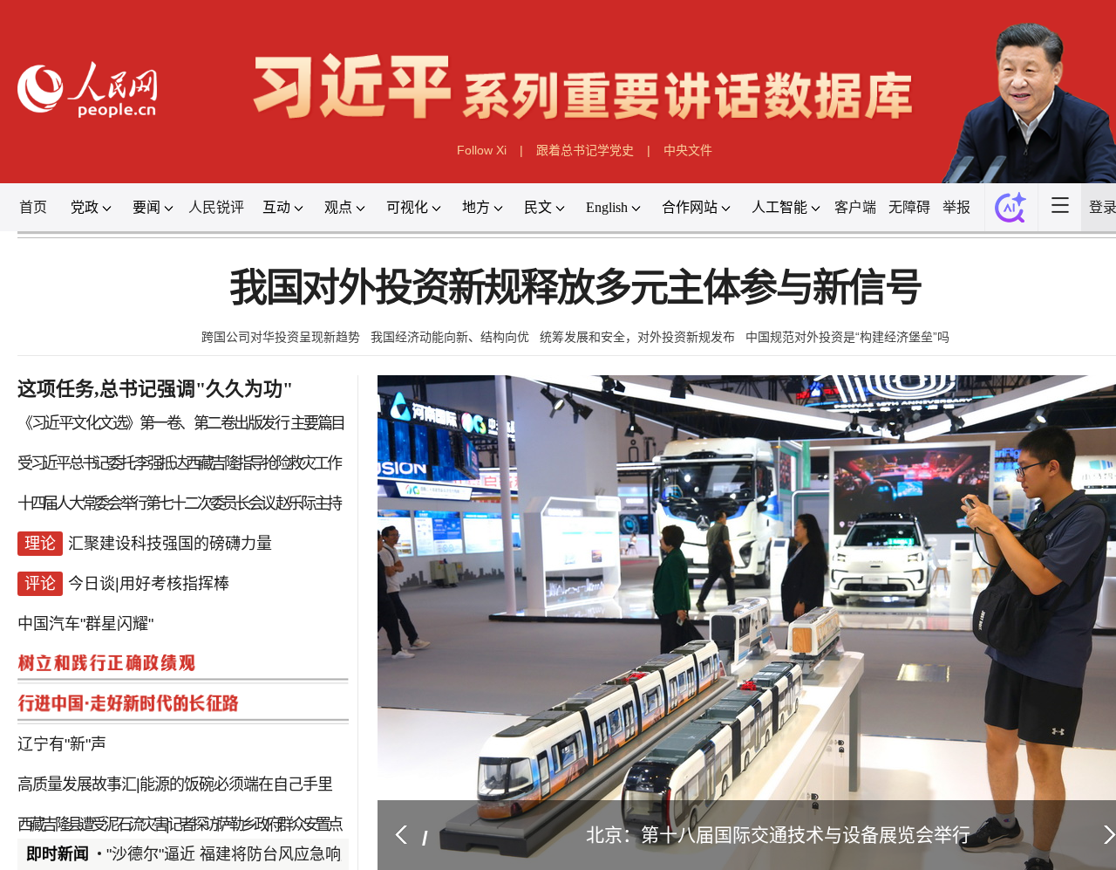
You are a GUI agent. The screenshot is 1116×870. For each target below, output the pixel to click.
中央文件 (686, 145)
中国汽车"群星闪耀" (98, 604)
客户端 (860, 201)
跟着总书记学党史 (584, 145)
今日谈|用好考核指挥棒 (159, 565)
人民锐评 (230, 201)
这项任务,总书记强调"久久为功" (165, 376)
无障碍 (915, 201)
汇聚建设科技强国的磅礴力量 (179, 527)
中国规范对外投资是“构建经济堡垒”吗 (847, 326)
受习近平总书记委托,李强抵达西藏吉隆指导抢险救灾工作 (185, 449)
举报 (961, 201)
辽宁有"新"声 (76, 721)
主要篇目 (315, 410)
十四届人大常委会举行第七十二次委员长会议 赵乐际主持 (185, 488)
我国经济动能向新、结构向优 (450, 326)
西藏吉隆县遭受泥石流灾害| (104, 799)
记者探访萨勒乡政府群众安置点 (255, 799)
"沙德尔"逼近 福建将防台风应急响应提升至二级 (274, 828)
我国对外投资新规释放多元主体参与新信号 (575, 279)
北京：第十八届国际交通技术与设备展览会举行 (772, 809)
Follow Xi (482, 145)
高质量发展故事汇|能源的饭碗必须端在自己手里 (182, 761)
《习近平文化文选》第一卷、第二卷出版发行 (161, 410)
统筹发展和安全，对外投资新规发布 (637, 326)
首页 (50, 201)
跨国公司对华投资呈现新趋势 (281, 326)
